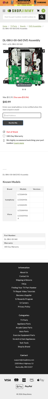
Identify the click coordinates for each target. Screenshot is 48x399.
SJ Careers (24, 303)
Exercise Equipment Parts (24, 335)
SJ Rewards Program (24, 299)
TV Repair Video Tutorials (24, 291)
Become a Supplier (24, 295)
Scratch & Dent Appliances (24, 339)
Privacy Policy (24, 306)
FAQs (24, 284)
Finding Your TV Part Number (24, 287)
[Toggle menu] (3, 10)
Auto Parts (24, 331)
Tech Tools (24, 343)
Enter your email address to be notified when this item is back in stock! (22, 108)
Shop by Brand (24, 346)
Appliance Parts (24, 324)
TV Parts (24, 320)
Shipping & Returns (24, 280)
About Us (24, 272)
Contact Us (24, 276)
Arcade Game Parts (24, 327)
